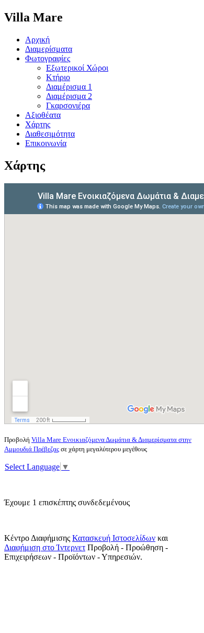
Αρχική (37, 39)
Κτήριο (58, 77)
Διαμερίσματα (48, 49)
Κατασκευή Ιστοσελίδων (113, 538)
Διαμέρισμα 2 (69, 96)
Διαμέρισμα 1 (69, 86)
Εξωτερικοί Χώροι (77, 67)
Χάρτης (37, 124)
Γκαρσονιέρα (68, 105)
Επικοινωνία (45, 143)
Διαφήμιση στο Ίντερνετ (44, 547)
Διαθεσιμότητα (50, 133)
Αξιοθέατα (43, 114)
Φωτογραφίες (47, 58)
